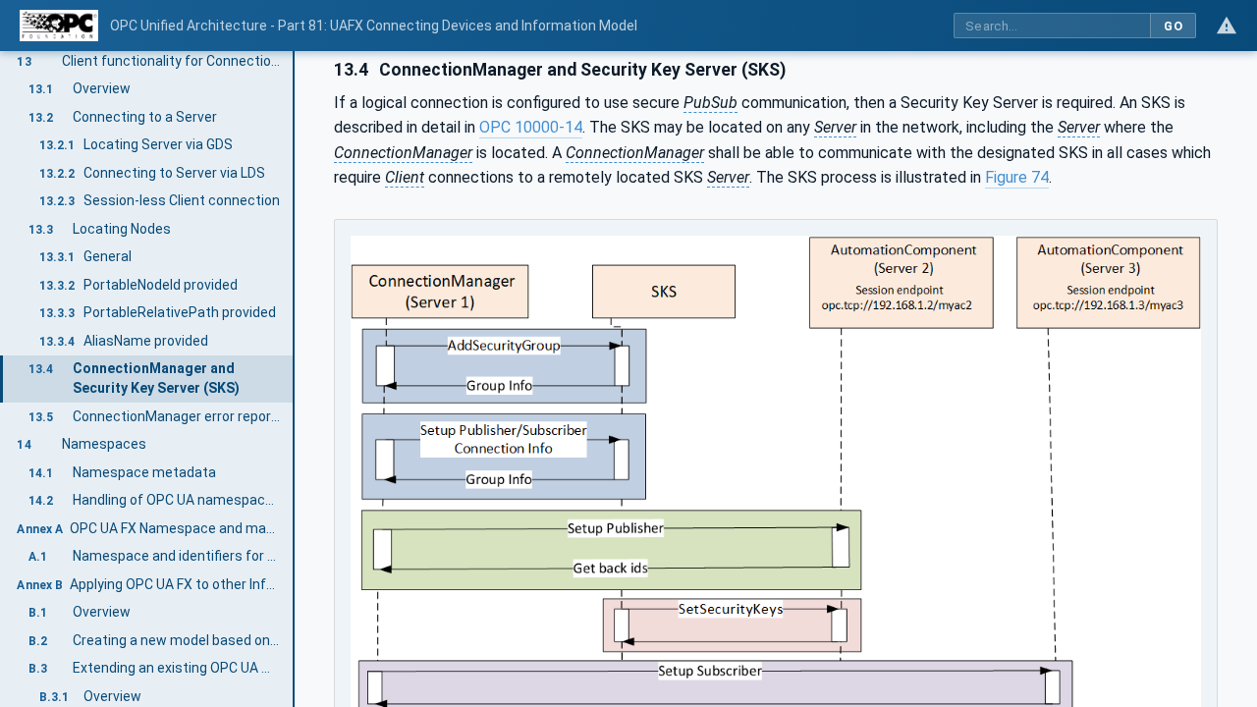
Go (1173, 26)
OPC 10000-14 (530, 127)
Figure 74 (1017, 177)
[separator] (295, 379)
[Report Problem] (1226, 25)
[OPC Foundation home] (59, 25)
